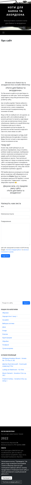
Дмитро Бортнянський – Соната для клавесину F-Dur (14, 365)
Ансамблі (5, 320)
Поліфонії (5, 345)
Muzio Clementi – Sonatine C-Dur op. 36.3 (14, 374)
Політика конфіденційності (14, 250)
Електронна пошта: (7, 214)
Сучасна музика (7, 348)
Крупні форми (7, 338)
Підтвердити (6, 478)
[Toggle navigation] (3, 32)
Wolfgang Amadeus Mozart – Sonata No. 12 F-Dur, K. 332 (14, 359)
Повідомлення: (6, 221)
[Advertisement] (15, 61)
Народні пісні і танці (9, 316)
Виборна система (8, 323)
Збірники (5, 313)
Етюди (4, 331)
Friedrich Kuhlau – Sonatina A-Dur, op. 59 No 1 (14, 380)
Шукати (26, 303)
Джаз (4, 327)
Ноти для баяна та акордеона (15, 11)
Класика (5, 334)
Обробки (5, 341)
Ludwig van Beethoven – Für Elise (13, 370)
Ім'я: (2, 206)
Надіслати (5, 256)
